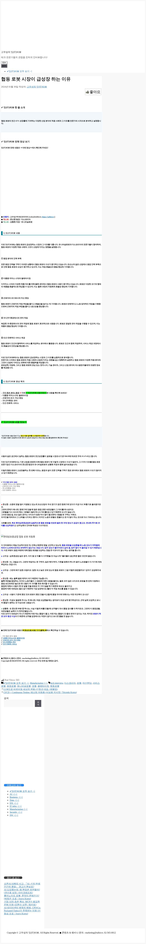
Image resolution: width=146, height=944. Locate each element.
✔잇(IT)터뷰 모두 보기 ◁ (19, 71)
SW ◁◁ (14, 815)
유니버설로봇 (24, 686)
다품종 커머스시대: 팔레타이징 (14, 638)
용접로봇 (11, 686)
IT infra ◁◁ (16, 806)
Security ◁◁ (16, 812)
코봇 (34, 686)
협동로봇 (54, 686)
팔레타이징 (43, 686)
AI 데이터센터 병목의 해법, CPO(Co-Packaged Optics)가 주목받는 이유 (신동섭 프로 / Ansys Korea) (22, 910)
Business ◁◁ (16, 797)
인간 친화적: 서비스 (10, 644)
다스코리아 (70, 683)
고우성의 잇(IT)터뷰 (11, 52)
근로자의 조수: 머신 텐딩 (11, 640)
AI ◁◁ (13, 794)
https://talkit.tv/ (48, 217)
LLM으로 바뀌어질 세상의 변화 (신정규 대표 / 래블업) (30, 689)
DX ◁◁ (14, 803)
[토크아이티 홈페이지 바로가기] (22, 864)
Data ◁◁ (14, 800)
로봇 (79, 683)
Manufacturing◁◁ (39, 683)
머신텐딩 (87, 683)
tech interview (57, 683)
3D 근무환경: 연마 (9, 642)
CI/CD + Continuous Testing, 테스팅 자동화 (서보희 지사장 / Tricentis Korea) (40, 692)
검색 (6, 698)
